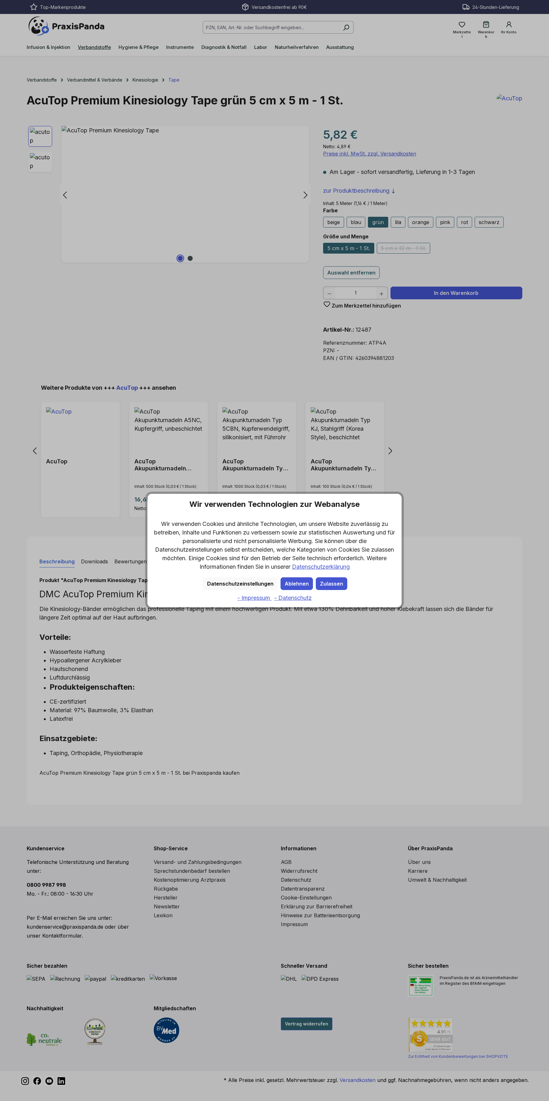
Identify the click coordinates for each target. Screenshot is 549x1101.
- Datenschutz (293, 597)
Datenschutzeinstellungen (240, 583)
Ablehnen (297, 583)
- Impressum (254, 597)
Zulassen (331, 583)
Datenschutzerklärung (321, 566)
